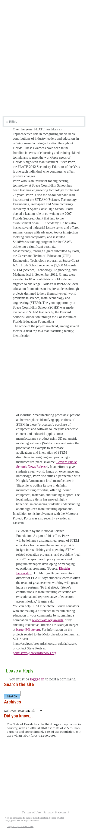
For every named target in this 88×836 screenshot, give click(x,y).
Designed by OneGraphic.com (20, 826)
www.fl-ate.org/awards (47, 620)
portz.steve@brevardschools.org (34, 653)
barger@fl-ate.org (28, 629)
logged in (37, 679)
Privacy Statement (56, 812)
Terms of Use (31, 812)
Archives (10, 710)
